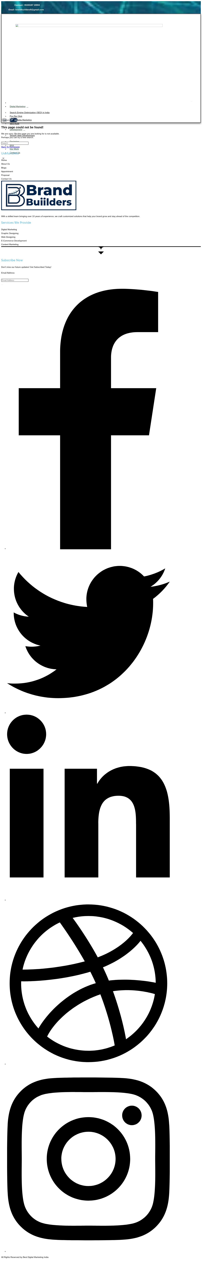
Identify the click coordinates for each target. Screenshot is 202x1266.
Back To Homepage (10, 147)
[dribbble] (88, 1064)
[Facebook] (88, 548)
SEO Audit (14, 123)
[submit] (2, 284)
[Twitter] (88, 713)
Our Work (14, 149)
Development (16, 129)
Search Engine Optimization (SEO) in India (30, 112)
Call (5, 120)
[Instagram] (88, 1251)
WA (15, 120)
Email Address (7, 273)
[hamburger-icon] (191, 101)
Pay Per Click (16, 116)
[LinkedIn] (88, 900)
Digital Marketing (17, 106)
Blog (12, 145)
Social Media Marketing (21, 120)
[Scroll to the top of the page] (2, 1263)
